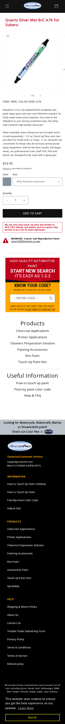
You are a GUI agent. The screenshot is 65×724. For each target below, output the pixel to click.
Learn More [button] (26, 708)
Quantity (7, 193)
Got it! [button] (32, 717)
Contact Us (14, 623)
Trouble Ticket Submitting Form (26, 631)
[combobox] (32, 298)
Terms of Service (17, 655)
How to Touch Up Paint (21, 492)
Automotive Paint (18, 569)
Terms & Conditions (19, 647)
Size (15, 174)
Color (5, 174)
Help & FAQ (32, 395)
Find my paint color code (32, 389)
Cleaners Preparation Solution (32, 343)
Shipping (7, 168)
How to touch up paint (32, 383)
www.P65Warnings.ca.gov (25, 241)
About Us (12, 614)
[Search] (51, 298)
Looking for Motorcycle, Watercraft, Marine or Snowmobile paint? (32, 427)
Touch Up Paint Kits (32, 362)
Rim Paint (32, 356)
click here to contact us (40, 309)
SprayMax (13, 586)
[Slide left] (25, 96)
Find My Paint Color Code (22, 500)
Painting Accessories (32, 349)
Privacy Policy (15, 639)
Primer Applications (32, 337)
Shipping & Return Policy (22, 606)
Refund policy (15, 664)
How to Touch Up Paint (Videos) (26, 484)
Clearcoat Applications (32, 331)
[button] (7, 6)
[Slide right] (40, 96)
